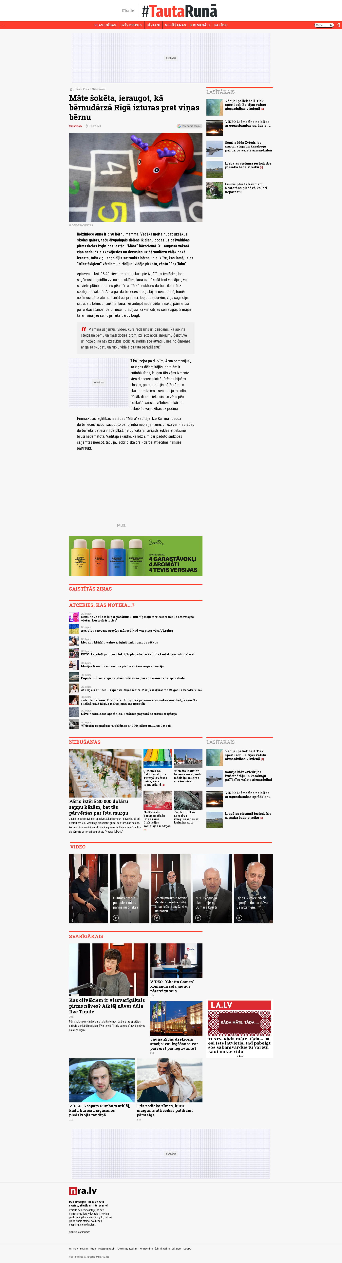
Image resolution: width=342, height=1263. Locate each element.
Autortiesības (146, 1248)
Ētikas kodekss (162, 1248)
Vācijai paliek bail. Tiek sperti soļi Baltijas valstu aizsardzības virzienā (245, 104)
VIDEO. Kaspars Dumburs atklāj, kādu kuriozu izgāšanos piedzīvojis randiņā (99, 1110)
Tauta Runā (82, 89)
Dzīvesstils (131, 25)
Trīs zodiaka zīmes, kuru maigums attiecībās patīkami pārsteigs (165, 1110)
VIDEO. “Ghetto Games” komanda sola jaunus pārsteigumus (172, 986)
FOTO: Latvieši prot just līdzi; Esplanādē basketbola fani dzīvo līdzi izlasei (137, 654)
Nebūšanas (175, 25)
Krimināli (200, 25)
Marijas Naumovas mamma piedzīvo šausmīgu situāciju (122, 666)
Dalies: (121, 525)
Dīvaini (153, 25)
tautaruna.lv (75, 126)
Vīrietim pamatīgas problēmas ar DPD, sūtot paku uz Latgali (126, 726)
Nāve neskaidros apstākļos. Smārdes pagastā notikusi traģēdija (129, 714)
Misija (93, 1248)
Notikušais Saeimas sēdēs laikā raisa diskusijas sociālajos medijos (157, 819)
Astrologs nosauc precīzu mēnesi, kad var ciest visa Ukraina (127, 630)
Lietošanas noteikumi (128, 1248)
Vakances (176, 1248)
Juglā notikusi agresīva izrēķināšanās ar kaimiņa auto (186, 817)
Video (78, 847)
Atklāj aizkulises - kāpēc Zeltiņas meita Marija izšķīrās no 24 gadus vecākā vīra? (141, 690)
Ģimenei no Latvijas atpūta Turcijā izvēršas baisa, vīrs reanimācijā (155, 777)
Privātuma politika (107, 1248)
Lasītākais (220, 92)
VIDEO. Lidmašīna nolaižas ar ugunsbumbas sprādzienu (248, 123)
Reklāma (84, 1248)
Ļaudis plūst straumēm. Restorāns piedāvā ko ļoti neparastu (246, 188)
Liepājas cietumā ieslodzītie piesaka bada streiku (248, 165)
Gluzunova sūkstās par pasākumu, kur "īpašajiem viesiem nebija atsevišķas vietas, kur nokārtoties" (137, 618)
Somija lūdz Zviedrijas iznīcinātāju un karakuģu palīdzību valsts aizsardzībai (248, 146)
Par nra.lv (73, 1248)
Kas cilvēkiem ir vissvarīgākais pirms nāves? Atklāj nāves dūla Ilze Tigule (107, 1006)
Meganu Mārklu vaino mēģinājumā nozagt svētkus (119, 642)
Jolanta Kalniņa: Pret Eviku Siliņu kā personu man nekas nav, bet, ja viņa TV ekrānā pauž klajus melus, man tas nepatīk (139, 701)
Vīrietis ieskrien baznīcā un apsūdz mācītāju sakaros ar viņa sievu (187, 776)
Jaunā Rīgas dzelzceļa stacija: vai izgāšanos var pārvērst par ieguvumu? (174, 1044)
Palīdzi (221, 25)
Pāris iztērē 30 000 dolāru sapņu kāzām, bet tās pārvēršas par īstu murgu (98, 807)
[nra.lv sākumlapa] (128, 10)
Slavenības (105, 25)
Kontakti (187, 1248)
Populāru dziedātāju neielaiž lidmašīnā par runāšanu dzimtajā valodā (133, 678)
